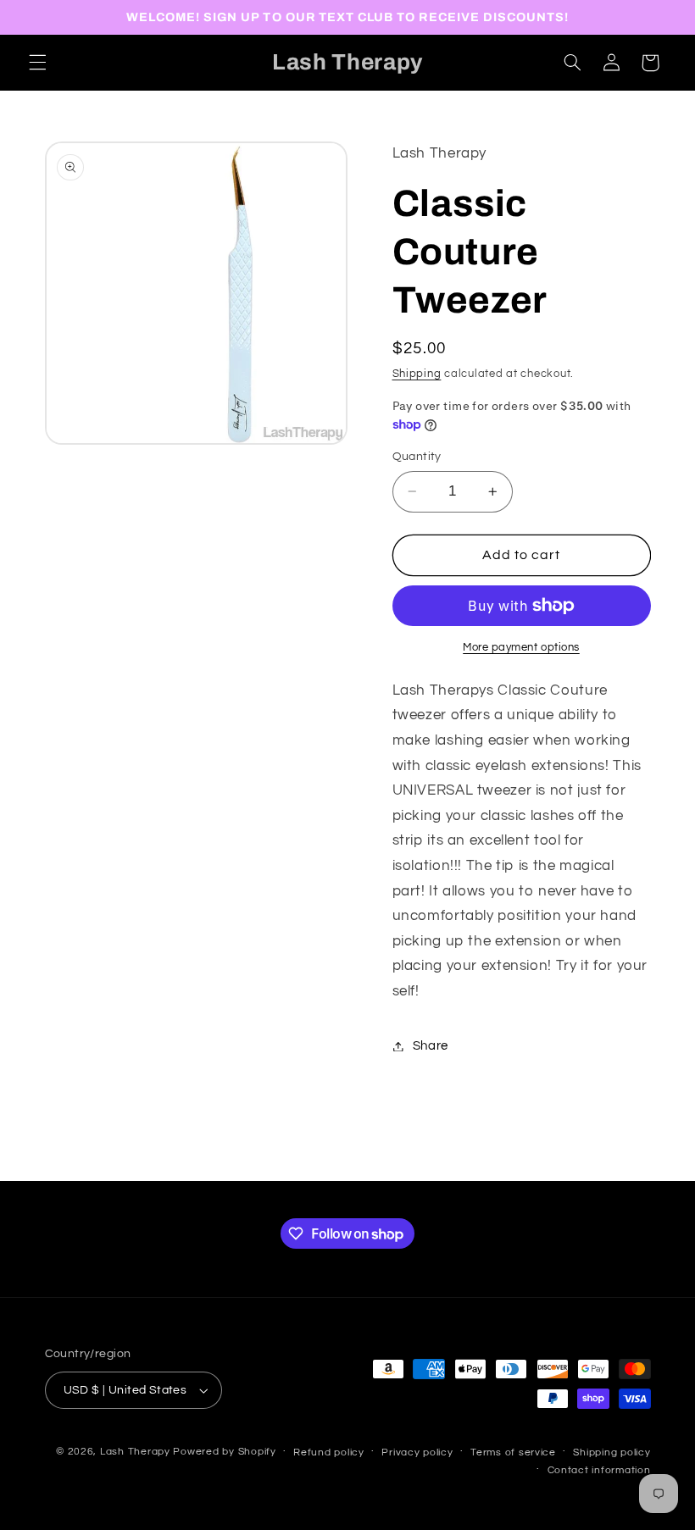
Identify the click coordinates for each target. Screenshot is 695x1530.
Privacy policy (417, 1452)
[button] (37, 62)
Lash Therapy (137, 1451)
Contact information (599, 1470)
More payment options (521, 647)
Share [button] (430, 1045)
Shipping (417, 374)
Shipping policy (611, 1452)
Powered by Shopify (224, 1451)
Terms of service (513, 1452)
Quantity (417, 457)
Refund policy (328, 1452)
